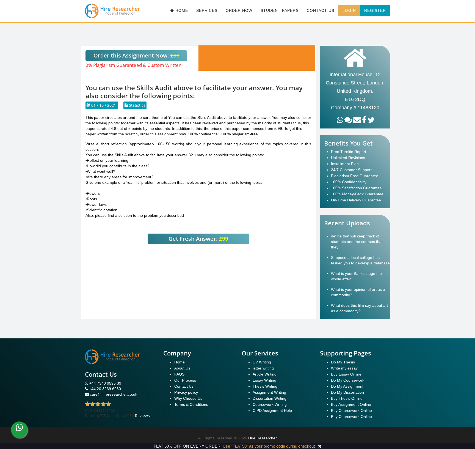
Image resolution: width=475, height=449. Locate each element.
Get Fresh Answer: (198, 238)
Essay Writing (264, 380)
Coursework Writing (270, 404)
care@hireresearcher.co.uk (113, 394)
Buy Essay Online (346, 374)
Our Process (185, 380)
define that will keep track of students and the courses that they (357, 241)
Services (206, 10)
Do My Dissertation (347, 392)
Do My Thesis (343, 362)
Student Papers (280, 10)
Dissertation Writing (269, 398)
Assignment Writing (269, 392)
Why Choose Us (188, 398)
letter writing (263, 368)
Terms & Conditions (191, 404)
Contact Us (320, 10)
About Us (182, 368)
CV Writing (262, 362)
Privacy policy (186, 392)
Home (179, 362)
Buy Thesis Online (347, 398)
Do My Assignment (347, 386)
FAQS (179, 374)
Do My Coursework (347, 380)
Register (375, 10)
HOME (181, 10)
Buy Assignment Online (351, 404)
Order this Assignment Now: (136, 55)
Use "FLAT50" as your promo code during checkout (269, 446)
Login (349, 10)
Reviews (142, 415)
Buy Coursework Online (351, 410)
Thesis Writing (265, 386)
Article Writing (265, 374)
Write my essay (344, 368)
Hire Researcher (262, 438)
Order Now (239, 10)
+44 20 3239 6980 (105, 389)
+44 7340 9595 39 (104, 383)
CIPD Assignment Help (272, 410)
